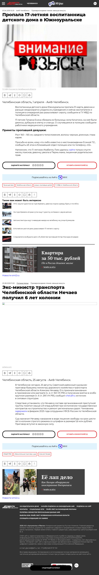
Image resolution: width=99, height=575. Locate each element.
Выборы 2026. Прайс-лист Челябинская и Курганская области (44, 515)
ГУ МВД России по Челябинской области (19, 89)
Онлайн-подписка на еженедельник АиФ (58, 506)
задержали (21, 411)
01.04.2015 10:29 (8, 11)
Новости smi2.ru (10, 275)
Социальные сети (37, 509)
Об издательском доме (29, 506)
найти (72, 150)
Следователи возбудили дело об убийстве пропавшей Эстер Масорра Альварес (46, 237)
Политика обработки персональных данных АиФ (40, 512)
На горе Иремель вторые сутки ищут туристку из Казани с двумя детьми (42, 212)
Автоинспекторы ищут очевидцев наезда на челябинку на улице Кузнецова (43, 220)
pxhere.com (7, 367)
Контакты (24, 509)
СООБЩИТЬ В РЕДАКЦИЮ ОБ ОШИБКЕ (34, 518)
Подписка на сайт (84, 506)
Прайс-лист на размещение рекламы (61, 509)
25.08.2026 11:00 (8, 283)
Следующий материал (51, 568)
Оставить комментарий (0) (77, 165)
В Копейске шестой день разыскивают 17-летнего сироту (36, 229)
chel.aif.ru (70, 395)
